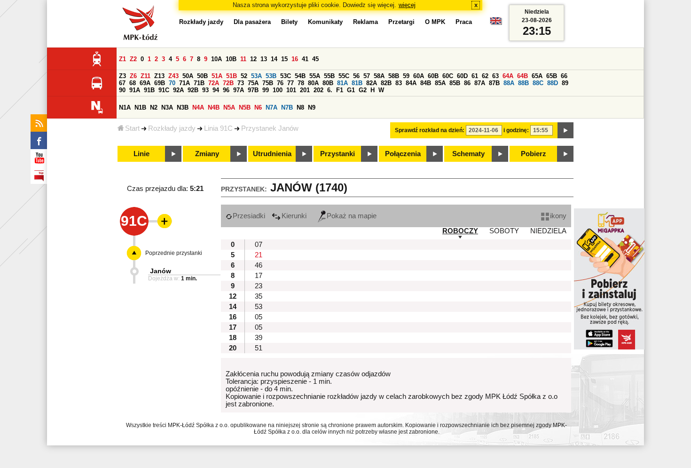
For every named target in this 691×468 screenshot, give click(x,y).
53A (256, 75)
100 (278, 90)
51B (231, 75)
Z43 (173, 75)
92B (193, 90)
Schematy (468, 154)
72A (213, 83)
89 (565, 83)
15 (284, 59)
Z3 (122, 75)
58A (379, 75)
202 (318, 90)
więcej (407, 4)
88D (552, 83)
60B (433, 75)
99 (265, 90)
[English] (496, 23)
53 (258, 306)
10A (216, 59)
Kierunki (294, 216)
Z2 (133, 59)
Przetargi (401, 21)
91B (149, 90)
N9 (311, 107)
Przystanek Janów (269, 128)
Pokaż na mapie (352, 216)
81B (357, 83)
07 (258, 244)
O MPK (435, 21)
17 (258, 275)
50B (202, 75)
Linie (141, 154)
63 (495, 75)
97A (238, 90)
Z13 (159, 75)
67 (122, 83)
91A (134, 90)
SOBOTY (504, 231)
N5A (229, 107)
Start (132, 128)
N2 (153, 107)
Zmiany (207, 154)
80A (313, 83)
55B (329, 75)
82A (371, 83)
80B (327, 83)
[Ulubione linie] (161, 221)
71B (199, 83)
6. (329, 90)
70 (172, 83)
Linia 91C (218, 128)
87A (479, 83)
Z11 (145, 75)
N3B (182, 107)
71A (184, 83)
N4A (198, 107)
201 (305, 90)
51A (217, 75)
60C (447, 75)
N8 (300, 107)
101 (291, 90)
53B (271, 75)
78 (301, 83)
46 (258, 265)
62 (485, 75)
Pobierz (533, 154)
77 (290, 83)
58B (393, 75)
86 (467, 83)
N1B (140, 107)
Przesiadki (249, 216)
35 (258, 296)
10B (231, 59)
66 (564, 75)
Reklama (365, 21)
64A (508, 75)
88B (523, 83)
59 (406, 75)
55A (314, 75)
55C (343, 75)
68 (132, 83)
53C (285, 75)
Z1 (122, 59)
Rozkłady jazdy (172, 128)
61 (474, 75)
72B (228, 83)
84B (425, 83)
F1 (339, 90)
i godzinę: (516, 130)
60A (418, 75)
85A (440, 83)
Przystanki (337, 154)
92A (178, 90)
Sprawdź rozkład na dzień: (429, 130)
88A (508, 83)
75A (253, 83)
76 (280, 83)
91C (163, 90)
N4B (214, 107)
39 (258, 337)
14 (274, 59)
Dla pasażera (252, 21)
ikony (558, 216)
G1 (351, 90)
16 (294, 59)
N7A (271, 107)
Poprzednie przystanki (173, 253)
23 (258, 286)
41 (305, 59)
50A (187, 75)
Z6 (133, 75)
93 (205, 90)
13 (263, 59)
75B (267, 83)
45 (315, 59)
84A (411, 83)
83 (398, 83)
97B (253, 90)
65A (537, 75)
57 (366, 75)
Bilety (289, 21)
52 (244, 75)
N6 (258, 107)
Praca (463, 21)
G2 (363, 90)
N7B (287, 107)
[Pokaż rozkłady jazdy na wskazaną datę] (565, 130)
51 (258, 348)
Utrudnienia (272, 154)
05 (258, 317)
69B (159, 83)
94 (215, 90)
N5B (245, 107)
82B (386, 83)
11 (243, 59)
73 (240, 83)
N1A (125, 107)
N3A (167, 107)
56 (356, 75)
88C (538, 83)
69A (145, 83)
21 (258, 255)
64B (522, 75)
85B (454, 83)
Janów (160, 271)
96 (226, 90)
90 (122, 90)
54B (300, 75)
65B (551, 75)
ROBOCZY (460, 231)
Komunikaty (325, 21)
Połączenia (403, 154)
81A (342, 83)
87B (494, 83)
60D (462, 75)
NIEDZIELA (548, 231)
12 (253, 59)
